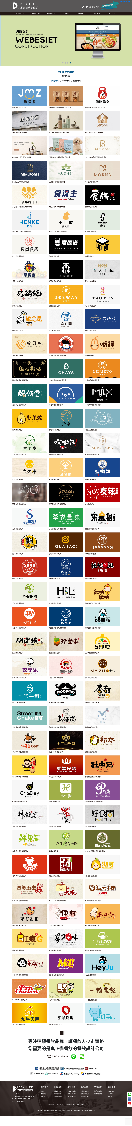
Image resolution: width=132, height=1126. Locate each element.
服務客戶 (49, 13)
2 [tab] (65, 63)
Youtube (110, 1094)
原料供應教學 (71, 1096)
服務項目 (34, 13)
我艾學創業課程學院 (77, 1110)
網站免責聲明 (98, 1094)
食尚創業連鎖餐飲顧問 (50, 1110)
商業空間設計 (58, 1094)
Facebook (111, 1091)
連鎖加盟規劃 (85, 1091)
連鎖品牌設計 (85, 1094)
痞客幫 (110, 1096)
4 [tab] (70, 63)
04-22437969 (19, 1096)
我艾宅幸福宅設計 (89, 1110)
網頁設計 (77, 81)
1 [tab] (63, 63)
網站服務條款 (98, 1091)
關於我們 (19, 13)
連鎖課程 (43, 1094)
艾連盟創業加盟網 (64, 1110)
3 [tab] (67, 63)
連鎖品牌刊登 (85, 1096)
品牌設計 (55, 81)
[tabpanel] (66, 40)
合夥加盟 (43, 1096)
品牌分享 (66, 13)
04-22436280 (29, 1096)
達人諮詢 (112, 13)
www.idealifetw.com (18, 1094)
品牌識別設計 (58, 1091)
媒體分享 (81, 13)
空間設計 (66, 81)
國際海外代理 (71, 1094)
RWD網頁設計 (58, 1096)
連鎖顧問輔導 (71, 1091)
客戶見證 (97, 13)
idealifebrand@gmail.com (22, 1099)
